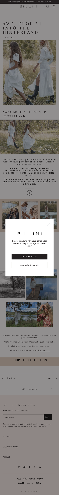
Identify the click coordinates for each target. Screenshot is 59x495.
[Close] (48, 224)
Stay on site (29, 265)
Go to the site (29, 256)
